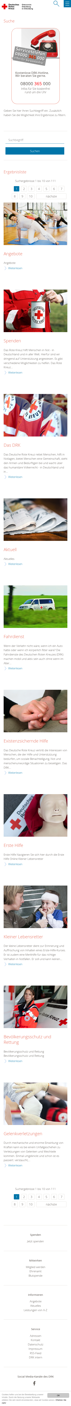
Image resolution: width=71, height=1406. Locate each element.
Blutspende (35, 1275)
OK (58, 1395)
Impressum (35, 1349)
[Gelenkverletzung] (35, 1103)
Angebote (13, 254)
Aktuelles (35, 1305)
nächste (51, 196)
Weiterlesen (15, 268)
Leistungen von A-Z (35, 1310)
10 (31, 196)
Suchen (35, 151)
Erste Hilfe (13, 845)
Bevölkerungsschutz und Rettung (27, 1039)
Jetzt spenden (35, 1241)
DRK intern (35, 1357)
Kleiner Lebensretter (23, 937)
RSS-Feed (35, 1353)
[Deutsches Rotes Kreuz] (10, 7)
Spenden (12, 341)
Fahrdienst (14, 636)
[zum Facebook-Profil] (34, 1383)
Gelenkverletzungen (23, 1133)
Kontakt (35, 1340)
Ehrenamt (35, 1271)
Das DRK (12, 445)
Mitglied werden (35, 1267)
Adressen (35, 1336)
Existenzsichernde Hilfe (26, 741)
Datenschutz (35, 1344)
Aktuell (10, 549)
